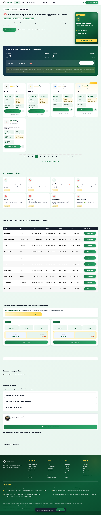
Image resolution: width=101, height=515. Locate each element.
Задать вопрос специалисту (51, 426)
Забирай (7, 9)
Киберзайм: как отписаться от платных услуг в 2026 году (66, 488)
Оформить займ (12, 111)
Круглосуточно (32, 468)
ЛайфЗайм (67, 466)
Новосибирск (50, 468)
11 (64, 156)
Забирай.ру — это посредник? (14, 407)
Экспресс (30, 472)
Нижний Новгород (51, 477)
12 (68, 156)
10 (60, 156)
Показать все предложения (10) (50, 161)
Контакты (53, 2)
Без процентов (31, 470)
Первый (30, 477)
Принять (61, 510)
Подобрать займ (9, 29)
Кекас (66, 477)
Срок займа (54, 53)
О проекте (45, 2)
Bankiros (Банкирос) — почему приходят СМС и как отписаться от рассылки (71, 490)
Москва (48, 464)
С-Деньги (67, 464)
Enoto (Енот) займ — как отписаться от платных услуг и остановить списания (22, 494)
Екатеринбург (50, 470)
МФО (23, 2)
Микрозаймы (15, 9)
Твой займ (67, 472)
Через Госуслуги (32, 466)
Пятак (66, 475)
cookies (50, 510)
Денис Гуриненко (17, 417)
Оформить (90, 233)
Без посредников (32, 464)
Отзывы (43, 29)
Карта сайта (86, 470)
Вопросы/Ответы (36, 29)
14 (76, 156)
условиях (24, 508)
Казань (48, 472)
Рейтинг (29, 29)
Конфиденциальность (93, 513)
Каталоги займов (87, 475)
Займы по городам (87, 472)
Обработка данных (82, 513)
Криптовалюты (31, 2)
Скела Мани (68, 470)
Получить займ (26, 342)
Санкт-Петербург (51, 466)
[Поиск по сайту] (83, 2)
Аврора (67, 468)
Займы (16, 2)
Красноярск (49, 475)
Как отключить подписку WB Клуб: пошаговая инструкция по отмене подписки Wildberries (74, 494)
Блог (39, 2)
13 (72, 156)
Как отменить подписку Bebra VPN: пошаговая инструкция (17, 496)
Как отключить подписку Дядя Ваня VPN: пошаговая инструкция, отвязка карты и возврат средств (25, 491)
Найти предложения (86, 62)
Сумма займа (9, 53)
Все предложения (22, 29)
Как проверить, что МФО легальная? (16, 395)
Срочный (30, 475)
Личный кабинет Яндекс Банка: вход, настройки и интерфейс (18, 488)
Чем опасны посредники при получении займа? (18, 401)
